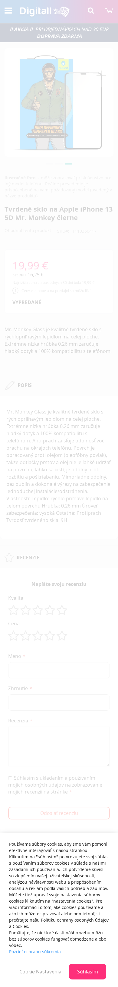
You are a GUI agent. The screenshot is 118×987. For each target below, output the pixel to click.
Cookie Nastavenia (40, 971)
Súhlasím (87, 971)
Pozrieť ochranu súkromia (35, 951)
